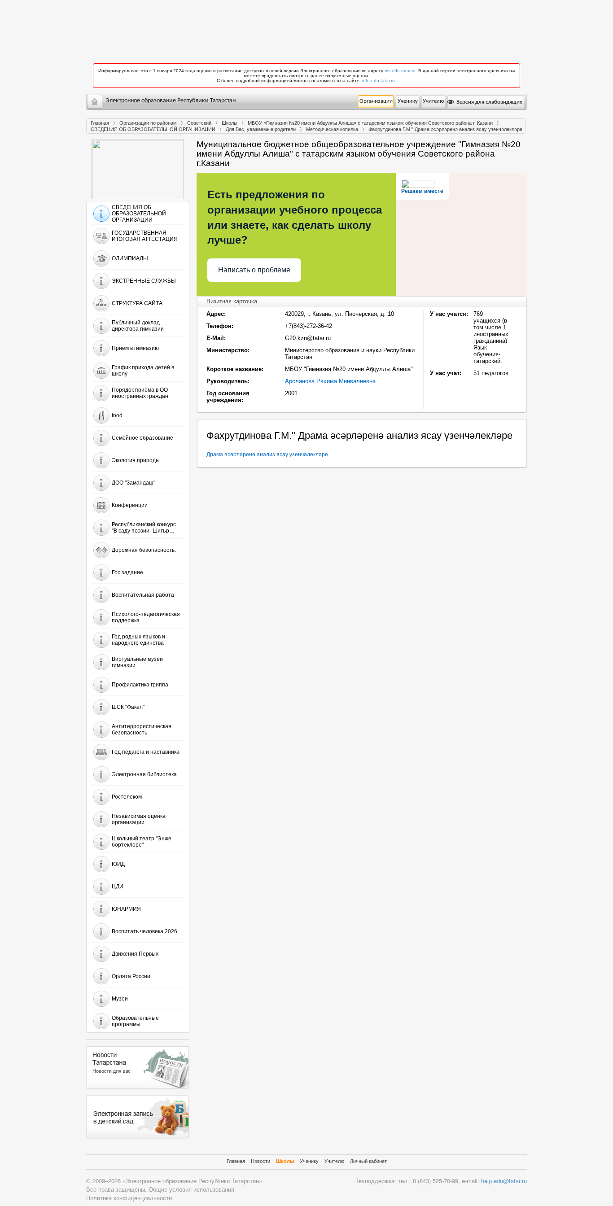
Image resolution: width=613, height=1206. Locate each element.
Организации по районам (148, 123)
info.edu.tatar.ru (378, 80)
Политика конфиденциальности (129, 1197)
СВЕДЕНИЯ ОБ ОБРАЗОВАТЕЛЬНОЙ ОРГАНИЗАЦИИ (153, 129)
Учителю (433, 101)
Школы (229, 123)
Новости (260, 1161)
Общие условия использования (191, 1189)
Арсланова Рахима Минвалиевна (330, 381)
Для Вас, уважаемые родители (261, 129)
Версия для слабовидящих (488, 102)
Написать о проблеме (254, 270)
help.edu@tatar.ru (504, 1180)
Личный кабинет (368, 1161)
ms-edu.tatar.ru (400, 70)
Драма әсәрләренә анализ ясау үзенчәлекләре (267, 454)
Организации (376, 101)
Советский (199, 123)
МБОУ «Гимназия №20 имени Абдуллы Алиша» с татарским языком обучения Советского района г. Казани (370, 123)
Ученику (408, 101)
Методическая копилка (332, 129)
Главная (100, 123)
